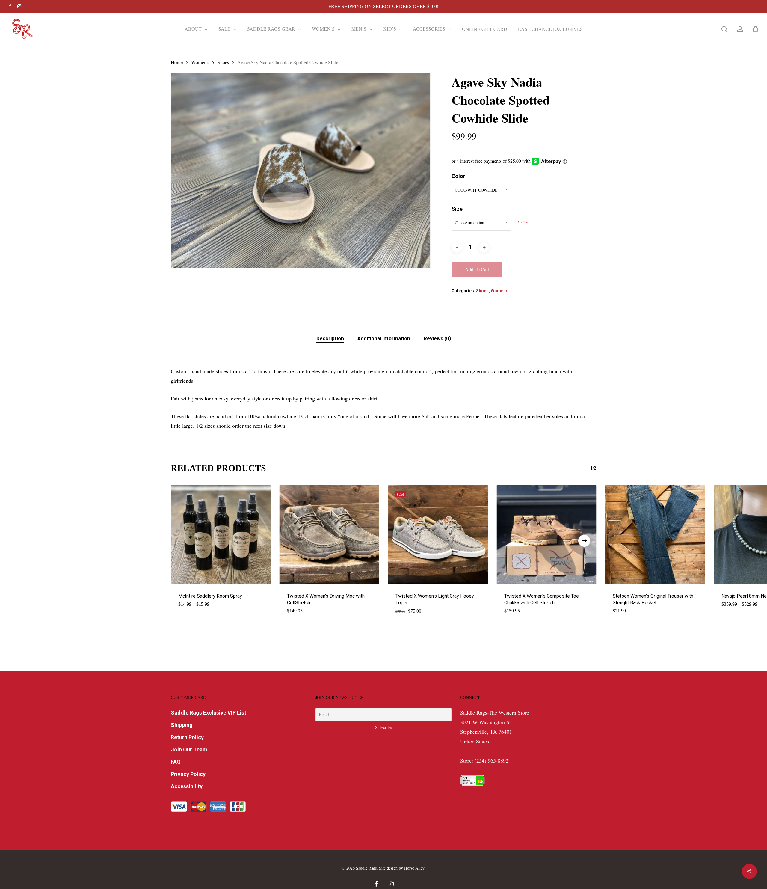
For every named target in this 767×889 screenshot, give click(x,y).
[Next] (584, 541)
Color (458, 176)
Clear (525, 222)
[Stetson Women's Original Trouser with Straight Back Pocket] (655, 534)
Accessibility (187, 786)
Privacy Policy (188, 774)
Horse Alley (414, 868)
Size (457, 209)
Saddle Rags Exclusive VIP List (208, 712)
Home (177, 62)
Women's (200, 62)
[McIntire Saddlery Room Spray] (221, 534)
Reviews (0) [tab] (437, 338)
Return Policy (187, 737)
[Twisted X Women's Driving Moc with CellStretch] (329, 534)
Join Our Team (189, 749)
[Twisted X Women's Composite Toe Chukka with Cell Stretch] (547, 534)
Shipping (182, 725)
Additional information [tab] (383, 338)
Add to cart (477, 269)
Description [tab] (330, 338)
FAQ (176, 762)
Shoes (223, 62)
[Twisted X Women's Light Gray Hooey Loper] (438, 534)
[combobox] (481, 190)
